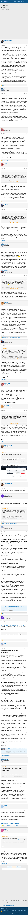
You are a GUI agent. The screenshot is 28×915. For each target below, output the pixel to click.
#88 (26, 307)
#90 (26, 388)
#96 (26, 621)
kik (2, 9)
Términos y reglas (10, 910)
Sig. (18, 866)
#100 (26, 834)
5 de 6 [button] (14, 866)
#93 (26, 488)
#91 (26, 410)
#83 (26, 133)
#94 (26, 499)
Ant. (10, 866)
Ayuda (22, 910)
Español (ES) (4, 908)
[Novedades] (24, 1)
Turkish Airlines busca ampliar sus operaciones (16, 748)
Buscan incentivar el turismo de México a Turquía (13, 606)
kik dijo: (2, 766)
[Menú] (1, 1)
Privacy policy (17, 910)
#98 (26, 763)
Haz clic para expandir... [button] (14, 181)
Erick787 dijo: (4, 348)
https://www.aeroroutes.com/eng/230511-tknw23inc (13, 625)
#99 (26, 810)
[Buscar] (26, 1)
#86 (26, 248)
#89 (26, 345)
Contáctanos (3, 910)
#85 (26, 209)
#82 (26, 93)
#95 (26, 531)
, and (9, 523)
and (6, 160)
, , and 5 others (11, 825)
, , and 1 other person (11, 337)
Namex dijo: (3, 171)
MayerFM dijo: (4, 508)
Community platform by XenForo (11, 913)
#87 (26, 275)
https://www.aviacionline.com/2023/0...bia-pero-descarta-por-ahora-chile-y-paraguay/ (12, 822)
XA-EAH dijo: (3, 413)
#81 (26, 45)
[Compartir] (24, 45)
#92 (26, 450)
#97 (26, 648)
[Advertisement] (14, 25)
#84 (26, 168)
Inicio (25, 910)
